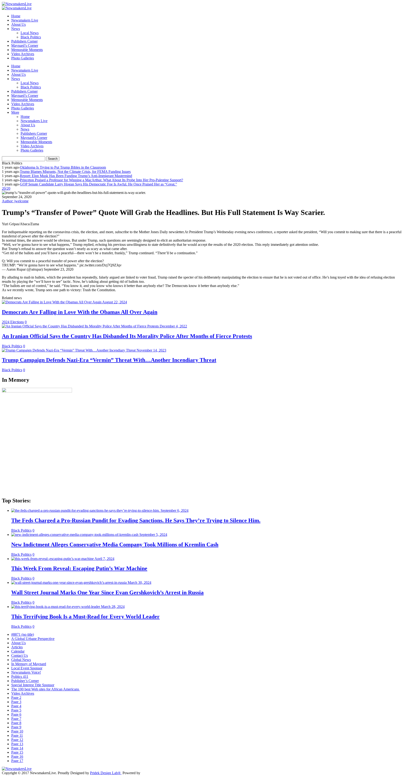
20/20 (6, 188)
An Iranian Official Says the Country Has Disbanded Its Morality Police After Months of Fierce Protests (127, 336)
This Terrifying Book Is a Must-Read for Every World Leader (85, 617)
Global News (21, 660)
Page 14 (17, 748)
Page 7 (16, 719)
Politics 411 (19, 677)
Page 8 (16, 723)
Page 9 (16, 727)
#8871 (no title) (22, 634)
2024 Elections (13, 322)
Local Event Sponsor (26, 668)
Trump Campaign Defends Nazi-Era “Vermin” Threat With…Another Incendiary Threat (109, 360)
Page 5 (16, 710)
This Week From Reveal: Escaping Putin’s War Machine (79, 568)
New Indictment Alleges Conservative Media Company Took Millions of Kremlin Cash (114, 544)
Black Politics (31, 37)
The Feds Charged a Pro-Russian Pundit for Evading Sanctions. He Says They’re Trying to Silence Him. (135, 520)
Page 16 (17, 757)
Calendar (18, 651)
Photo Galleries (22, 58)
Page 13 (17, 744)
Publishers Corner (24, 41)
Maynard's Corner (34, 138)
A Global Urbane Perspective (32, 639)
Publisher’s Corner (25, 681)
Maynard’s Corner (24, 45)
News (15, 29)
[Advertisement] (142, 460)
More (15, 112)
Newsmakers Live (24, 20)
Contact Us (19, 655)
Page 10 (17, 731)
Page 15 (17, 752)
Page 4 (16, 706)
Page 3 (16, 702)
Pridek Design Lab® (106, 773)
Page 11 (17, 735)
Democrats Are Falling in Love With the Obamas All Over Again (79, 312)
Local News (30, 33)
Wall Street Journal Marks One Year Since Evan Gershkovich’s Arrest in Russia (107, 592)
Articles (17, 647)
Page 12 (17, 740)
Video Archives (22, 54)
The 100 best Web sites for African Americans (45, 689)
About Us (18, 24)
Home (15, 16)
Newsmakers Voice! (26, 672)
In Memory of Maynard (28, 664)
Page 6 (16, 714)
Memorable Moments (27, 50)
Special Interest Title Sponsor (32, 685)
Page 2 (16, 698)
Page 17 (17, 761)
